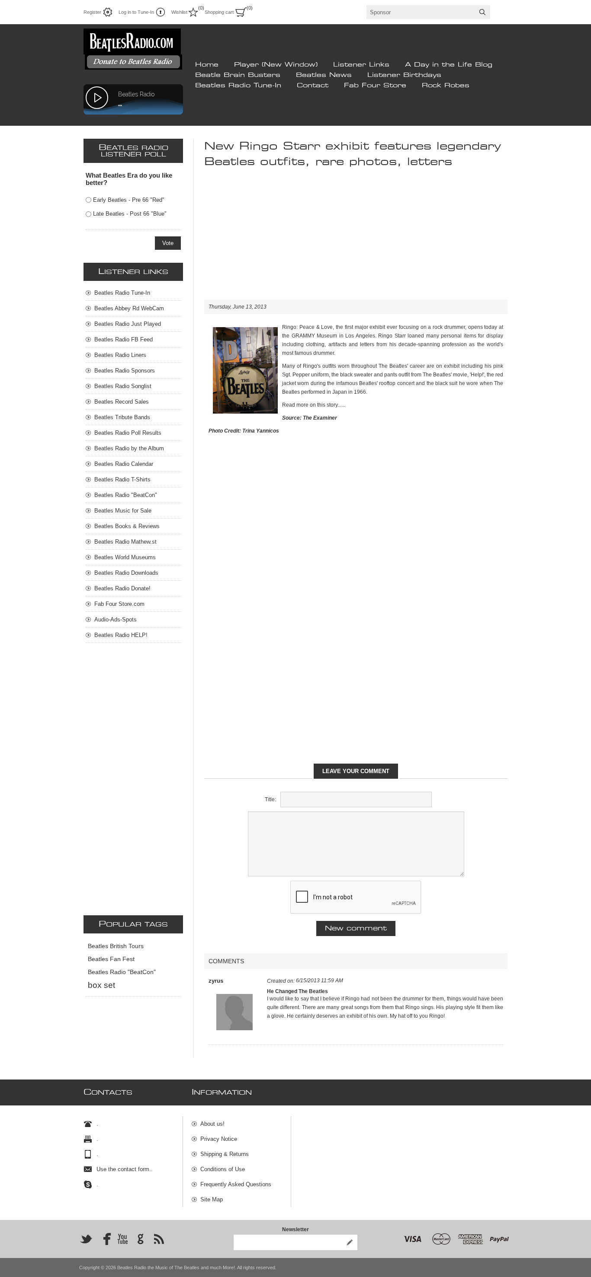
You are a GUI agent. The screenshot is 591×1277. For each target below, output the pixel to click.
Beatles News (324, 75)
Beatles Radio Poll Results (127, 433)
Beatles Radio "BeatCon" (125, 495)
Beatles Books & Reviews (127, 526)
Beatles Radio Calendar (123, 464)
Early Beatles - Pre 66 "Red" (128, 200)
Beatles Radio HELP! (121, 635)
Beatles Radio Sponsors (124, 370)
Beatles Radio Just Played (127, 324)
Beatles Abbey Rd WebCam (129, 308)
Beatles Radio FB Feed (123, 339)
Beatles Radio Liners (120, 355)
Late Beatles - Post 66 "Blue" (130, 213)
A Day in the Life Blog (448, 65)
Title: (270, 799)
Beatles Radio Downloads (126, 573)
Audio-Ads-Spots (115, 619)
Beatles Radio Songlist (122, 386)
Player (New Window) (276, 65)
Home (206, 65)
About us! (212, 1124)
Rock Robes (445, 86)
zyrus (216, 981)
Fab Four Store (375, 86)
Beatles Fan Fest (111, 959)
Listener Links (361, 65)
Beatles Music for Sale (122, 510)
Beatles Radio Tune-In (238, 86)
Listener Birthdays (404, 75)
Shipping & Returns (224, 1154)
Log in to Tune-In (136, 12)
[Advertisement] (355, 238)
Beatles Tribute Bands (122, 417)
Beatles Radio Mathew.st (125, 541)
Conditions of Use (222, 1169)
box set (101, 985)
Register (92, 12)
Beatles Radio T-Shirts (122, 479)
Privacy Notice (218, 1139)
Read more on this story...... (313, 405)
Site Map (211, 1199)
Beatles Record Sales (121, 401)
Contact (312, 86)
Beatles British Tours (116, 946)
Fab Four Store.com (119, 604)
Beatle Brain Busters (237, 75)
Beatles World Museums (125, 557)
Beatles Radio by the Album (129, 448)
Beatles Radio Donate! (122, 588)
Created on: (281, 981)
